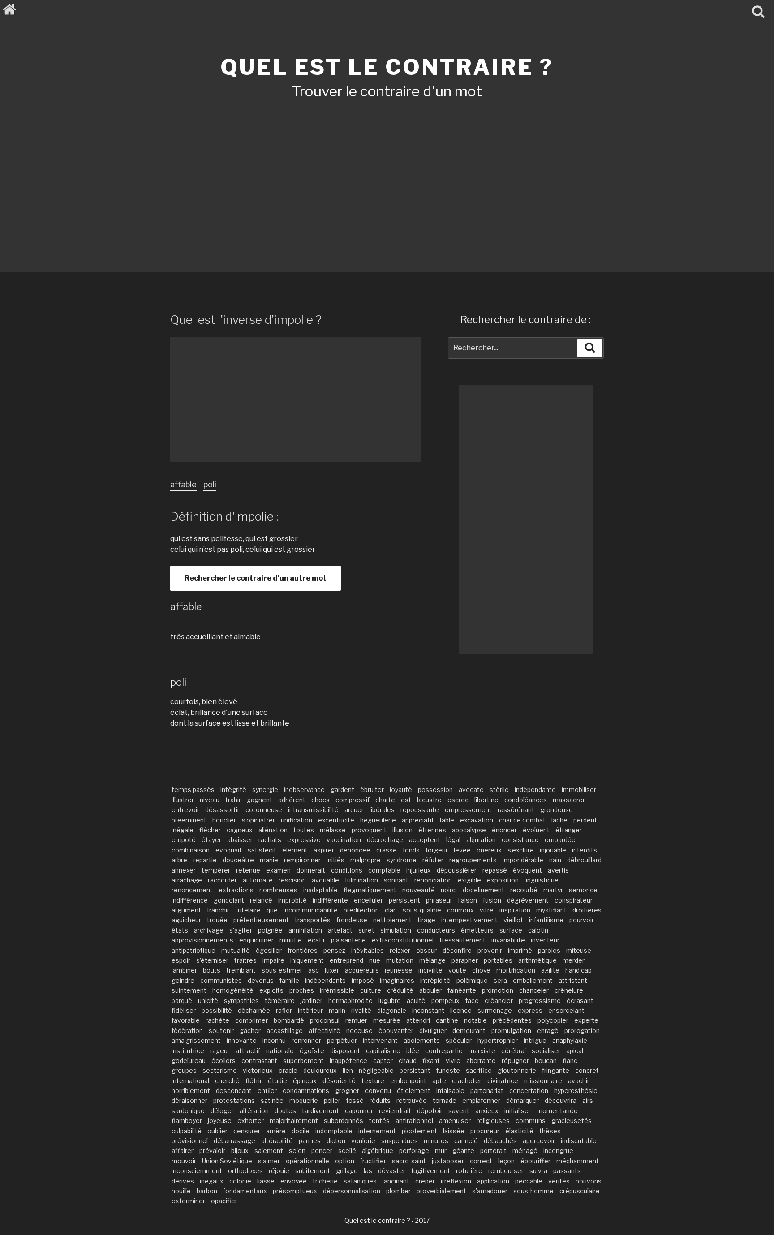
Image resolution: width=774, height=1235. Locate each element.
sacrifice (479, 1070)
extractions (236, 890)
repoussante (419, 809)
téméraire (280, 1000)
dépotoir (430, 1111)
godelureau (189, 1060)
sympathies (241, 1000)
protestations (234, 1100)
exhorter (250, 1120)
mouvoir (184, 1161)
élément (295, 850)
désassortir (222, 809)
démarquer (522, 1100)
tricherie (325, 1181)
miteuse (578, 950)
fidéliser (184, 1010)
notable (475, 1020)
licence (461, 1010)
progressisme (540, 1000)
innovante (242, 1040)
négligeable (376, 1070)
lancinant (396, 1181)
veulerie (363, 1141)
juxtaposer (448, 1161)
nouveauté (418, 890)
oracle (288, 1070)
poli (209, 484)
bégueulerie (378, 820)
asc (313, 970)
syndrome (402, 860)
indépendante (535, 789)
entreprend (346, 960)
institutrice (188, 1050)
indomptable (334, 1131)
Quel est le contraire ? (386, 67)
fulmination (361, 880)
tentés (379, 1120)
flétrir (253, 1080)
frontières (303, 950)
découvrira (560, 1100)
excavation (476, 820)
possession (435, 789)
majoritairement (294, 1120)
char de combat (522, 820)
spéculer (459, 1040)
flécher (210, 830)
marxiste (482, 1050)
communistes (221, 980)
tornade (444, 1100)
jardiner (311, 1000)
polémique (472, 980)
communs (531, 1120)
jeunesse (399, 970)
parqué (182, 1000)
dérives (183, 1181)
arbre (179, 860)
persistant (415, 1070)
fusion (492, 900)
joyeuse (220, 1120)
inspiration (514, 910)
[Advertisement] (387, 174)
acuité (416, 1000)
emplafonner (481, 1100)
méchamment (577, 1161)
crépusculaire (579, 1191)
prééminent (189, 820)
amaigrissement (196, 1040)
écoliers (223, 1060)
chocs (320, 800)
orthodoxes (245, 1171)
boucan (546, 1060)
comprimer (251, 1020)
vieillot (513, 920)
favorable (186, 1020)
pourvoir (581, 920)
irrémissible (337, 990)
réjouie (279, 1171)
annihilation (305, 930)
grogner (347, 1090)
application (493, 1181)
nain (555, 860)
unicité (208, 1000)
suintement (189, 990)
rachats (269, 839)
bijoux (240, 1150)
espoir (181, 960)
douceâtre (238, 860)
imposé (363, 980)
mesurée (386, 1020)
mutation (399, 960)
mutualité (235, 950)
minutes (436, 1141)
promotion (497, 990)
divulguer (433, 1030)
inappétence (348, 1060)
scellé (347, 1150)
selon (297, 1150)
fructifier (373, 1161)
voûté (457, 970)
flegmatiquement (370, 890)
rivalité (361, 1010)
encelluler (368, 900)
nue (374, 960)
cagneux (240, 830)
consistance (520, 839)
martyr (553, 890)
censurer (246, 1131)
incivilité (430, 970)
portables (498, 960)
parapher (465, 960)
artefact (340, 930)
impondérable (523, 860)
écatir (316, 940)
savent (458, 1111)
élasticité (519, 1131)
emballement (533, 980)
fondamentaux (245, 1191)
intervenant (380, 1040)
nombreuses (278, 890)
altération (254, 1111)
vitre (487, 910)
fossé (355, 1100)
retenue (248, 870)
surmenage (494, 1010)
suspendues (399, 1141)
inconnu (274, 1040)
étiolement (413, 1090)
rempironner (302, 860)
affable (183, 484)
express (530, 1010)
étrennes (432, 830)
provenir (489, 950)
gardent (342, 789)
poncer (321, 1150)
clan (391, 910)
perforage (414, 1150)
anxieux (487, 1111)
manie (269, 860)
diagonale (391, 1010)
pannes (310, 1141)
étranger (568, 830)
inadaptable (320, 890)
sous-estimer (282, 970)
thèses (550, 1131)
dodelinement (483, 890)
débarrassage (234, 1141)
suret (366, 930)
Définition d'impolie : (224, 516)
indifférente (330, 900)
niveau (209, 800)
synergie (265, 789)
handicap (578, 970)
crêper (425, 1181)
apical (574, 1050)
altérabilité (277, 1141)
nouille (181, 1191)
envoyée (293, 1181)
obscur (426, 950)
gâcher (250, 1030)
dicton (336, 1141)
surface (510, 930)
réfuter (432, 860)
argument (186, 910)
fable (446, 820)
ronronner (306, 1040)
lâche (559, 820)
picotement (419, 1131)
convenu (378, 1090)
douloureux (320, 1070)
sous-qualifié (422, 910)
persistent (404, 900)
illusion (402, 830)
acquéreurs (362, 970)
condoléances (525, 800)
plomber (398, 1191)
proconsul (325, 1020)
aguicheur (186, 920)
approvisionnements (202, 940)
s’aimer (269, 1161)
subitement (312, 1171)
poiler (332, 1100)
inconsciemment (197, 1171)
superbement (303, 1060)
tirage (426, 920)
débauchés (500, 1141)
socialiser (546, 1050)
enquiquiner (256, 940)
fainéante (461, 990)
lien (348, 1070)
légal (453, 839)
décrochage (385, 839)
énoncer (504, 830)
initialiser (517, 1111)
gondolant (229, 900)
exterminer (188, 1201)
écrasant (580, 1000)
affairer (183, 1150)
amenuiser (455, 1120)
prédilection (361, 910)
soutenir (221, 1030)
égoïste (312, 1050)
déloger (222, 1111)
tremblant (241, 970)
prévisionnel (190, 1141)
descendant (234, 1090)
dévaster (391, 1171)
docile (301, 1131)
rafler (284, 1010)
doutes (285, 1111)
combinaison (191, 850)
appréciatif (418, 820)
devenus (261, 980)
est (406, 800)
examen (278, 870)
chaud (408, 1060)
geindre (183, 980)
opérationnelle (307, 1161)
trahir (233, 800)
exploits (271, 990)
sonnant (396, 880)
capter (383, 1060)
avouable (325, 880)
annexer (184, 870)
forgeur (437, 850)
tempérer (216, 870)
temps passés (193, 789)
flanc (570, 1060)
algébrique (377, 1150)
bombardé (289, 1020)
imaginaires (397, 980)
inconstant (428, 1010)
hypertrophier (497, 1040)
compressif (352, 800)
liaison (467, 900)
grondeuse (556, 809)
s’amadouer (489, 1191)
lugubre (389, 1000)
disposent (345, 1050)
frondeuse (351, 920)
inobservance (304, 789)
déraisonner (189, 1100)
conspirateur (574, 900)
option (344, 1161)
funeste (448, 1070)
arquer (354, 809)
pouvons (589, 1181)
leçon (506, 1161)
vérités (559, 1181)
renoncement (192, 890)
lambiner (184, 970)
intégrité (233, 789)
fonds (411, 850)
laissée (453, 1131)
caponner (359, 1111)
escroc (458, 800)
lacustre (429, 800)
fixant (431, 1060)
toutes (303, 830)
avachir (578, 1080)
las (368, 1171)
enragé (548, 1030)
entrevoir (185, 809)
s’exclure (520, 850)
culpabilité (187, 1131)
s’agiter (240, 930)
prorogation (582, 1030)
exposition (503, 880)
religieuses (493, 1120)
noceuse (359, 1030)
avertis (558, 870)
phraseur (439, 900)
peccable (528, 1181)
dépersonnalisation (351, 1191)
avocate (471, 789)
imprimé (520, 950)
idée (412, 1050)
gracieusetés (571, 1120)
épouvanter (395, 1030)
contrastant (259, 1060)
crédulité (400, 990)
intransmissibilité (313, 809)
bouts (211, 970)
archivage (209, 930)
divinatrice (502, 1080)
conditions (346, 870)
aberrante (481, 1060)
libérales (382, 809)
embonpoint (408, 1080)
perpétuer (342, 1040)
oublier (217, 1131)
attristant (573, 980)
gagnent (259, 800)
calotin (538, 930)
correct (481, 1161)
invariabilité (508, 940)
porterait (493, 1150)
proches (301, 990)
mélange (432, 960)
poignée (270, 930)
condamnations (306, 1090)
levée (462, 850)
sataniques (360, 1181)
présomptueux (295, 1191)
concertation (528, 1090)
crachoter (467, 1080)
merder (574, 960)
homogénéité (233, 990)
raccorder (222, 880)
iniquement (307, 960)
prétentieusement (261, 920)
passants (567, 1171)
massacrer (569, 800)
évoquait (228, 850)
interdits (584, 850)
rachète (217, 1020)
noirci (449, 890)
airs (587, 1100)
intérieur (310, 1010)
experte (586, 1020)
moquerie (303, 1100)
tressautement (462, 940)
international (190, 1080)
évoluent (536, 830)
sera (500, 980)
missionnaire (543, 1080)
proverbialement (441, 1191)
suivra (538, 1171)
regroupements (473, 860)
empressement (468, 809)
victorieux (258, 1070)
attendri (418, 1020)
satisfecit (262, 850)
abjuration (481, 839)
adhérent (291, 800)
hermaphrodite (350, 1000)
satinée (272, 1100)
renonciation (433, 880)
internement (377, 1131)
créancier (499, 1000)
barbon (207, 1191)
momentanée (557, 1111)
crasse (386, 850)
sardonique (188, 1111)
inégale (183, 830)
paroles (549, 950)
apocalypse (469, 830)
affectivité (324, 1030)
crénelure (569, 990)
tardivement (320, 1111)
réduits (380, 1100)
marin (337, 1010)
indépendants (325, 980)
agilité (550, 970)
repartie (205, 860)
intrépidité (435, 980)
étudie (277, 1080)
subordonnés (343, 1120)
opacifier (224, 1201)
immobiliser (579, 789)
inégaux (212, 1181)
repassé (494, 870)
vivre (453, 1060)
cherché (227, 1080)
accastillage (285, 1030)
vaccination (344, 839)
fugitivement (430, 1171)
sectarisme (219, 1070)
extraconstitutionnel (403, 940)
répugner (515, 1060)
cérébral (513, 1050)
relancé (261, 900)
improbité (292, 900)
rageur (220, 1050)
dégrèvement (528, 900)
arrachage (187, 880)
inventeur (545, 940)
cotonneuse (263, 809)
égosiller (269, 950)
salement (268, 1150)
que (272, 910)
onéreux (489, 850)
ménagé (525, 1150)
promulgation (511, 1030)
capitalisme (383, 1050)
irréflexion (456, 1181)
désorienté (339, 1080)
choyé (481, 970)
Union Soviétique (227, 1161)
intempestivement (469, 920)
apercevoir (539, 1141)
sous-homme (533, 1191)
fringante (555, 1070)
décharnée (254, 1010)
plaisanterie (348, 940)
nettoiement (392, 920)
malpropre (365, 860)
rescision (292, 880)
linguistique (542, 880)
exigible (469, 880)
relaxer (400, 950)
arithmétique (537, 960)
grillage (347, 1171)
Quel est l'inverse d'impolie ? (246, 320)
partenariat (486, 1090)
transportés (313, 920)
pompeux (445, 1000)
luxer (332, 970)
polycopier (553, 1020)
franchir (218, 910)
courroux (460, 910)
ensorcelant (566, 1010)
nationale (280, 1050)
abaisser (240, 839)
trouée (217, 920)
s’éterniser (212, 960)
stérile (499, 789)
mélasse (333, 830)
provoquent (369, 830)
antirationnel (414, 1120)
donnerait (311, 870)
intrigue (535, 1040)
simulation (395, 930)
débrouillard (584, 860)
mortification (515, 970)
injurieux (418, 870)
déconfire (457, 950)
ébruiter (372, 789)
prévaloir (212, 1150)
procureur (484, 1131)
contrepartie (444, 1050)
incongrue (558, 1150)
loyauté (401, 789)
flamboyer (187, 1120)
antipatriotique (193, 950)
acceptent (424, 839)
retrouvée (411, 1100)
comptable (384, 870)
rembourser (506, 1171)
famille (289, 980)
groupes (184, 1070)
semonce (583, 890)
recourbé (524, 890)
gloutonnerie (517, 1070)
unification (296, 820)
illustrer (183, 800)
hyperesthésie (576, 1090)
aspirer (324, 850)
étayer (211, 839)
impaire (273, 960)
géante (463, 1150)
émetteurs (477, 930)
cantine (447, 1020)
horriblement (191, 1090)
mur (441, 1150)
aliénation (273, 830)
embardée (560, 839)
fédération (187, 1030)
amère (276, 1131)
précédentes (512, 1020)
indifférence (190, 900)
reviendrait (395, 1111)
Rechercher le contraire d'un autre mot (256, 578)
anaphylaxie (569, 1040)
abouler (430, 990)
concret (587, 1070)
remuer (356, 1020)
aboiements (422, 1040)
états (180, 930)
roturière (469, 1171)
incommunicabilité (311, 910)
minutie (291, 940)
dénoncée (355, 850)
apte (439, 1080)
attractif (248, 1050)
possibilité (217, 1010)
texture (372, 1080)
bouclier (224, 820)
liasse (266, 1181)
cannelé (466, 1141)
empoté (184, 839)
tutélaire (248, 910)
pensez (334, 950)
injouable (553, 850)
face (472, 1000)
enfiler (267, 1090)
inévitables (367, 950)
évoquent (527, 870)
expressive (304, 839)
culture (370, 990)
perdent (585, 820)
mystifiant (551, 910)
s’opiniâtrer (258, 820)
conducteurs (436, 930)
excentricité (336, 820)
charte (385, 800)
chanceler (534, 990)
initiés (335, 860)
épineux (305, 1080)
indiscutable (579, 1141)
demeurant (469, 1030)
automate (258, 880)
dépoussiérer (457, 870)
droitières (587, 910)
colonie (240, 1181)
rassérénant (516, 809)
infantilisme (546, 920)
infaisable (450, 1090)
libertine (486, 800)
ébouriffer (535, 1161)
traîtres (245, 960)
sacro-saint (409, 1161)
